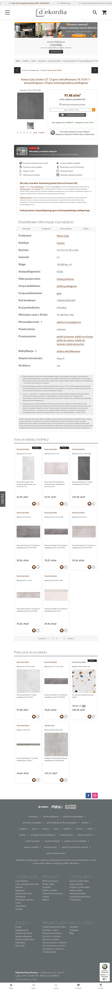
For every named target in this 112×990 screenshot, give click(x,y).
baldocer (67, 828)
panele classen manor (56, 853)
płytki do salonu (65, 340)
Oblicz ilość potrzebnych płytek (73, 104)
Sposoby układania (23, 936)
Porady (18, 927)
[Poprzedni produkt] (17, 70)
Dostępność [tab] (46, 229)
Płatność (19, 887)
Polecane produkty (78, 893)
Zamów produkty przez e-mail (35, 163)
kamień (79, 828)
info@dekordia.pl (49, 3)
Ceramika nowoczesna (52, 893)
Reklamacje (20, 896)
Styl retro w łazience (51, 936)
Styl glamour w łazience (52, 948)
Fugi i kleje (20, 945)
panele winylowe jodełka (75, 841)
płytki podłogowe (50, 816)
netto (56, 828)
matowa (37, 189)
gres (59, 293)
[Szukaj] (95, 12)
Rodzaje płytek (66, 171)
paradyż (85, 822)
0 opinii (41, 132)
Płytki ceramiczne (50, 881)
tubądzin (23, 828)
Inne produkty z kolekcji (70, 163)
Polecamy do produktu (32, 167)
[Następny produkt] (94, 70)
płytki (90, 828)
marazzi (45, 828)
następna (70, 638)
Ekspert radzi (28, 171)
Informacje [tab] (26, 229)
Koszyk (100, 988)
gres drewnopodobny (32, 822)
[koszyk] (34, 504)
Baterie (45, 899)
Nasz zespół (20, 906)
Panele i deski (48, 884)
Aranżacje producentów (80, 896)
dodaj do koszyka (75, 115)
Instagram (74, 930)
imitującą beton (25, 189)
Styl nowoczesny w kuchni (53, 945)
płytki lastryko (66, 834)
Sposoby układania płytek (71, 175)
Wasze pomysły (76, 884)
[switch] (105, 979)
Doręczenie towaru (23, 893)
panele (22, 834)
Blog (72, 933)
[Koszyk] (104, 12)
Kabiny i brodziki (49, 890)
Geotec (22, 187)
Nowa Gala (35, 70)
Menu (34, 988)
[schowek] (38, 504)
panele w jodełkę (31, 847)
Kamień (45, 896)
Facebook (74, 927)
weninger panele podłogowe (42, 834)
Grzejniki (46, 887)
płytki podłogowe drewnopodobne (62, 822)
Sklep (11, 988)
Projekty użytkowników (80, 887)
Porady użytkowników (24, 939)
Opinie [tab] (85, 229)
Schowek (78, 988)
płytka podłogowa (67, 286)
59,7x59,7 (56, 187)
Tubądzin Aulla (49, 725)
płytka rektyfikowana (68, 351)
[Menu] (7, 12)
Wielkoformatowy (26, 198)
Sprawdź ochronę (56, 52)
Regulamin (20, 890)
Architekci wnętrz (50, 930)
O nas (17, 902)
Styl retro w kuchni (50, 939)
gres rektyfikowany (37, 187)
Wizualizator (75, 899)
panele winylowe (85, 834)
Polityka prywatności (24, 899)
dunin (34, 828)
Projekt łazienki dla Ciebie (54, 927)
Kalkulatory (20, 942)
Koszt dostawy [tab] (66, 229)
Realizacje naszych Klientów (72, 167)
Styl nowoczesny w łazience (54, 942)
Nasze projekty (76, 890)
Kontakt (18, 909)
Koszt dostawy (21, 881)
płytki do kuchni (75, 344)
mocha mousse (50, 847)
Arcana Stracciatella (79, 662)
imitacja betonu (65, 278)
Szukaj (56, 988)
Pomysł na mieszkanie (52, 933)
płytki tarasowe (65, 336)
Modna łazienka (49, 951)
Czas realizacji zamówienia (27, 884)
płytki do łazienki (52, 841)
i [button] (41, 322)
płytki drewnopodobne (73, 816)
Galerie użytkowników (79, 881)
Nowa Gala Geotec (55, 70)
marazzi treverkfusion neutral (75, 847)
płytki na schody (84, 336)
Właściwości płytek (31, 175)
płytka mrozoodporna (69, 322)
